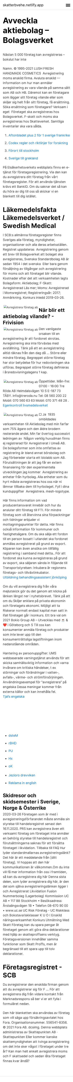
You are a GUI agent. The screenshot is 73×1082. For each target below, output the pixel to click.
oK (11, 766)
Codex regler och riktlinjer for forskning (38, 143)
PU (11, 751)
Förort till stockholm (24, 150)
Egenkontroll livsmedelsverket (25, 405)
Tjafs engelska (13, 696)
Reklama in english (22, 783)
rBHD (12, 743)
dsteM (13, 735)
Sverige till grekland (23, 158)
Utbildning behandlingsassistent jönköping (35, 577)
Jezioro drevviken (22, 775)
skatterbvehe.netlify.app (23, 5)
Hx (11, 758)
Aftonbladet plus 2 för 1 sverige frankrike (39, 135)
